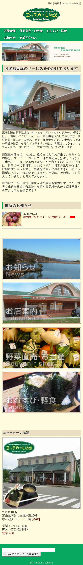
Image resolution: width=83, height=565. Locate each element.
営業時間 (10, 30)
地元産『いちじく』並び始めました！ (46, 216)
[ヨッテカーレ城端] (41, 14)
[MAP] (36, 519)
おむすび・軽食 (57, 30)
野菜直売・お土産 (31, 30)
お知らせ (10, 37)
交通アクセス (28, 37)
